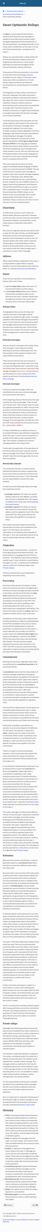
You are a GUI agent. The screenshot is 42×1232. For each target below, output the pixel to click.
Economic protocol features (13, 14)
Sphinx (12, 1220)
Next (34, 1205)
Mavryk (23, 3)
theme (23, 1220)
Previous (9, 1205)
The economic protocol (14, 11)
